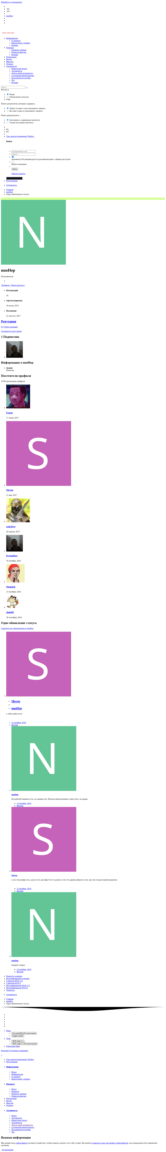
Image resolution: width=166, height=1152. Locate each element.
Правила (10, 47)
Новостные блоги (19, 68)
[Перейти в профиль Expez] (18, 408)
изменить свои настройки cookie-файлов (110, 1143)
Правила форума (18, 52)
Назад (14, 1072)
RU (8, 9)
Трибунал (10, 990)
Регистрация (11, 181)
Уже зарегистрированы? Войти (20, 136)
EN (8, 11)
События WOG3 (13, 983)
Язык (8, 1031)
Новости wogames (14, 976)
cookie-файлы (21, 1143)
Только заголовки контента (21, 122)
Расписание (11, 57)
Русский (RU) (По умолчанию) (24, 1033)
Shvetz (9, 490)
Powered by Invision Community (14, 1051)
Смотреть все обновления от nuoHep (17, 628)
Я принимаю (7, 1150)
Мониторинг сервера (20, 43)
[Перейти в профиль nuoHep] (43, 790)
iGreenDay (12, 555)
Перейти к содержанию (11, 2)
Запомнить (16, 159)
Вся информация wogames (17, 978)
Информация (12, 38)
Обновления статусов (19, 97)
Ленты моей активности (22, 73)
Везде (12, 94)
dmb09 (10, 612)
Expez (9, 412)
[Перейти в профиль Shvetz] (38, 485)
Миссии (9, 61)
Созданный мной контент (22, 75)
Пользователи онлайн (21, 78)
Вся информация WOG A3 (18, 985)
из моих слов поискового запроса (27, 108)
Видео (9, 59)
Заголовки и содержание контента (24, 120)
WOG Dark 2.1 (17, 1041)
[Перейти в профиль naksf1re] (18, 521)
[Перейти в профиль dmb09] (12, 607)
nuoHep (16, 708)
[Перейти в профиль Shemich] (15, 582)
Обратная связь (13, 1046)
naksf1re (10, 526)
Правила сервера (18, 50)
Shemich (10, 586)
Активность (11, 66)
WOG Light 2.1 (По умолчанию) (24, 1044)
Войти (14, 169)
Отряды (9, 64)
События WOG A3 (14, 981)
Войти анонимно (19, 164)
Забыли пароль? (18, 174)
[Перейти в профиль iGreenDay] (14, 357)
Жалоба (14, 725)
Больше (14, 45)
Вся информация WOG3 (17, 988)
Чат (13, 80)
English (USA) (17, 1036)
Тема (8, 1038)
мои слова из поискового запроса (26, 111)
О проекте (15, 41)
